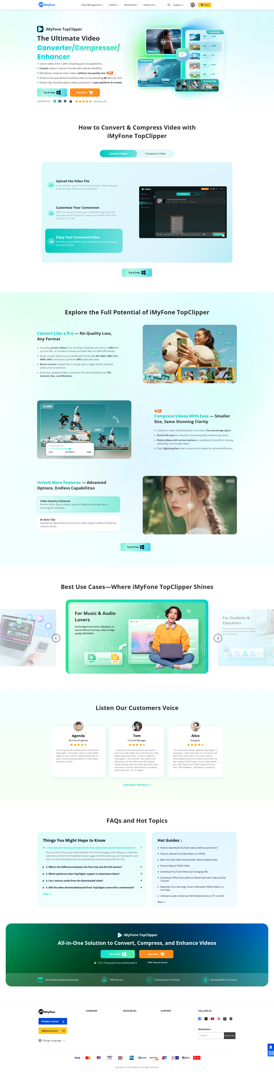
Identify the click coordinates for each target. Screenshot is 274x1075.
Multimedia (130, 4)
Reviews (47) (100, 101)
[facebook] (200, 1019)
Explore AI (149, 4)
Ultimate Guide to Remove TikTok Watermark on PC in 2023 (192, 895)
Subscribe (229, 1035)
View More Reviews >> (137, 784)
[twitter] (206, 1019)
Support (177, 4)
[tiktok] (231, 1019)
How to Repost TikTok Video (175, 865)
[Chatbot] (271, 1047)
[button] (56, 638)
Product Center (50, 1021)
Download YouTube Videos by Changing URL (184, 871)
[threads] (224, 1018)
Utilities (113, 4)
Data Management (91, 4)
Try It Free (49, 92)
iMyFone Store (50, 1030)
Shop (206, 4)
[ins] (218, 1019)
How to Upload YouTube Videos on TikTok (182, 853)
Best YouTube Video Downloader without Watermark (188, 859)
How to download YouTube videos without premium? (188, 847)
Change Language (52, 1040)
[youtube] (212, 1019)
